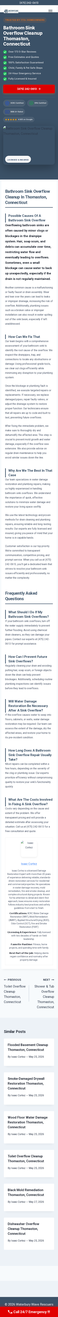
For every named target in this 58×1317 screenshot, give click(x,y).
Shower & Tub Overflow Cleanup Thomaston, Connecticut (44, 993)
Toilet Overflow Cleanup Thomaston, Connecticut (15, 991)
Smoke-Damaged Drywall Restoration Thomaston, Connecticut (26, 1083)
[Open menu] (50, 11)
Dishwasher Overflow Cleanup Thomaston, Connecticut (23, 1229)
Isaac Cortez (18, 1056)
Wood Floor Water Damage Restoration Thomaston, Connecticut (28, 1122)
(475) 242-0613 (29, 2)
